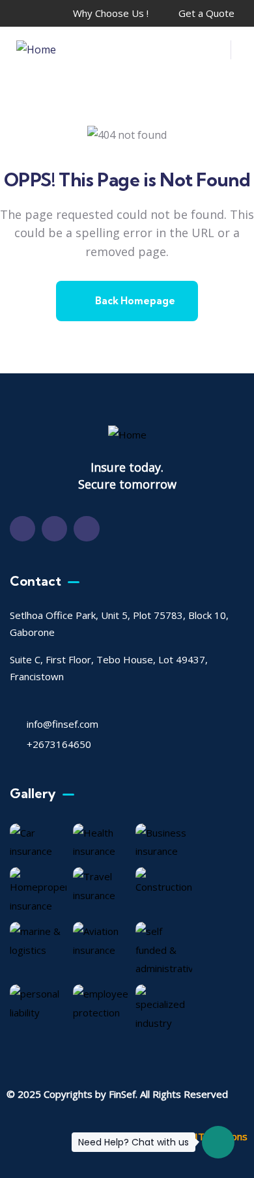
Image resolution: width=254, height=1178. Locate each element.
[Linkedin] (54, 528)
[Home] (36, 49)
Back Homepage (134, 300)
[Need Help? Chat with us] (218, 1142)
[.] (213, 53)
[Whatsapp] (86, 528)
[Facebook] (22, 528)
